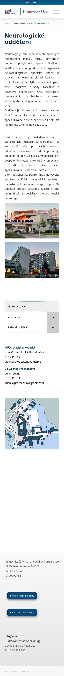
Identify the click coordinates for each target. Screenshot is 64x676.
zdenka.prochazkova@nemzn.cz (24, 383)
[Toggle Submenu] (53, 317)
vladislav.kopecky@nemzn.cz (23, 361)
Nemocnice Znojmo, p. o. (21, 671)
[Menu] (54, 12)
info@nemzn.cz (14, 636)
